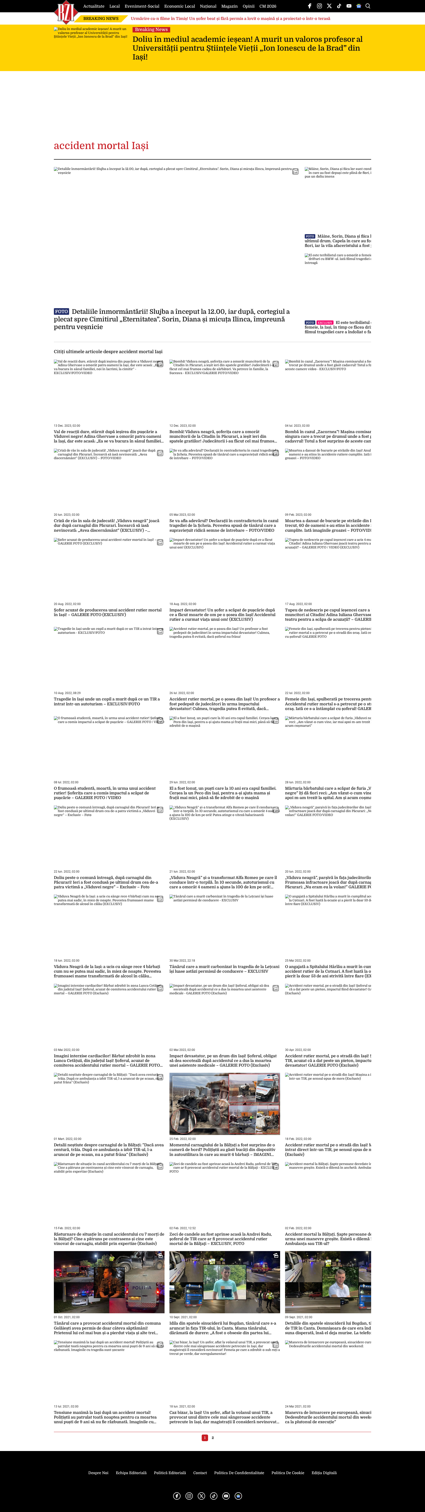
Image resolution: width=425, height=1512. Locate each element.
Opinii (249, 6)
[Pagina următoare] (219, 1437)
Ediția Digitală (324, 1473)
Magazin (229, 6)
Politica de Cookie (288, 1473)
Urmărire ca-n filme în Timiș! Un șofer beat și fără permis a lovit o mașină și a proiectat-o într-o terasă (230, 18)
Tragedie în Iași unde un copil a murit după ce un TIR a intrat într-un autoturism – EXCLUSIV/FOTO (107, 701)
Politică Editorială (170, 1473)
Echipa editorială (131, 1473)
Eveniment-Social (142, 6)
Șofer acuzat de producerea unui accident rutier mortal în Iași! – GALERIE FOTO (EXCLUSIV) (108, 612)
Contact (200, 1473)
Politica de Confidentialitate (239, 1473)
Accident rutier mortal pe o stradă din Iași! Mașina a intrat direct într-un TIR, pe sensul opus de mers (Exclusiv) (335, 1150)
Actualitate (94, 6)
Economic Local (179, 6)
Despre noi (98, 1473)
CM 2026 (267, 6)
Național (208, 6)
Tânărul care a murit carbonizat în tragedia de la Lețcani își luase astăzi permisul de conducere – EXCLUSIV (224, 969)
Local (114, 6)
